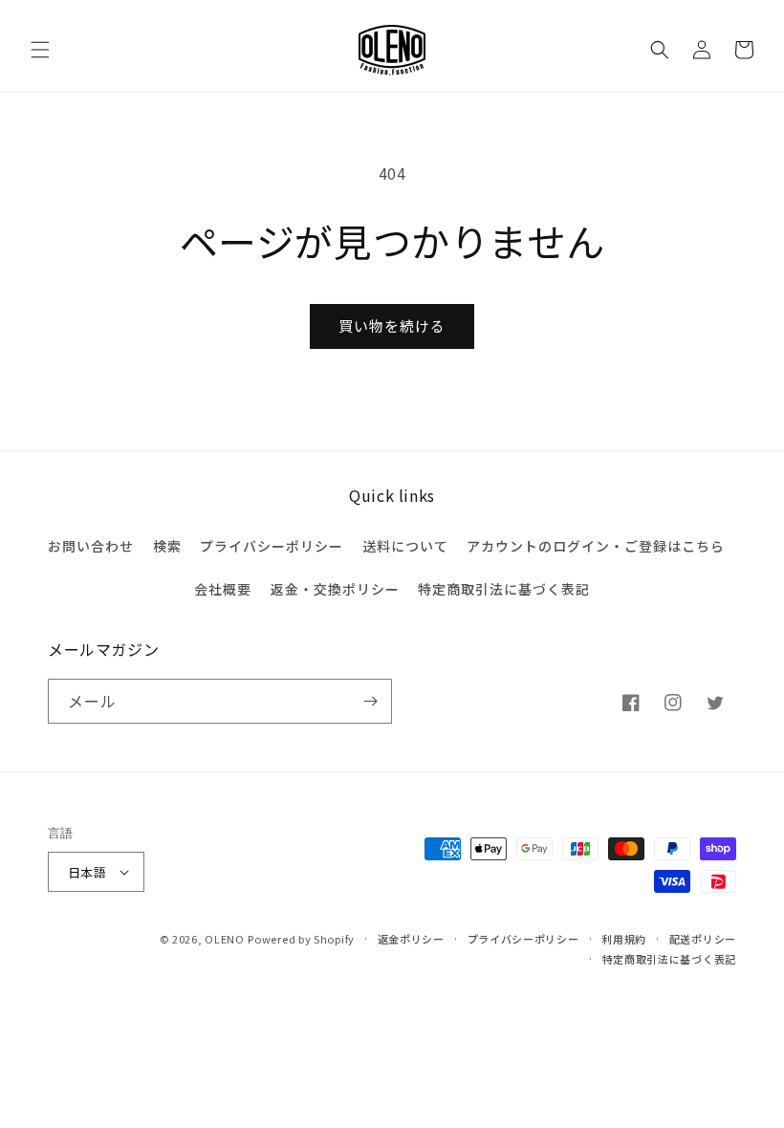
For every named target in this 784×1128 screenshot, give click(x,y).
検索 (167, 545)
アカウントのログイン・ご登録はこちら (596, 545)
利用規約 (623, 938)
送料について (405, 545)
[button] (40, 50)
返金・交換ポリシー (335, 588)
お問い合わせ (91, 545)
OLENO (225, 938)
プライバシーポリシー (271, 545)
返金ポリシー (411, 938)
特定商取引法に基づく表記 (504, 588)
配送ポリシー (702, 938)
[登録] (370, 701)
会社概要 (222, 588)
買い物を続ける (392, 325)
